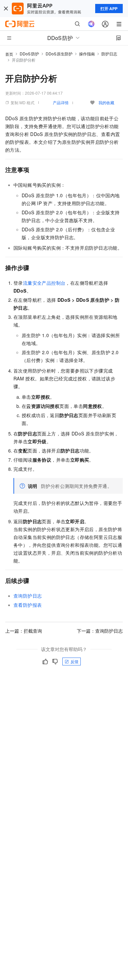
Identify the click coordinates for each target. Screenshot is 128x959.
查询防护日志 (27, 595)
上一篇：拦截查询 (23, 630)
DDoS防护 (29, 53)
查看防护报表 (27, 605)
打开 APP (108, 8)
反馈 (74, 661)
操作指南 (87, 53)
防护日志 (109, 53)
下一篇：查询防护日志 (100, 630)
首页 (9, 54)
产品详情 (61, 102)
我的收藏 (106, 102)
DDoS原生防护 (59, 53)
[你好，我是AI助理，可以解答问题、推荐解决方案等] (91, 24)
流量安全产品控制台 (44, 282)
